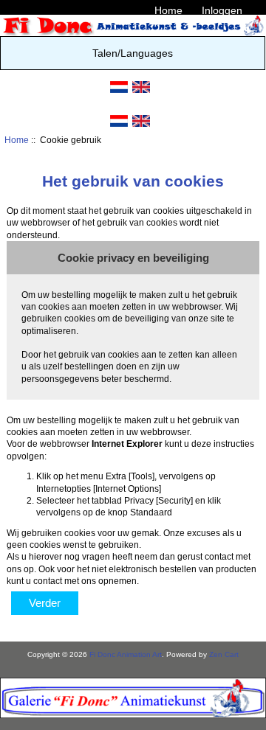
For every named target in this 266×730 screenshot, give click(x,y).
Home (168, 10)
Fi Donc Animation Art (125, 654)
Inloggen (222, 10)
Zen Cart (224, 654)
